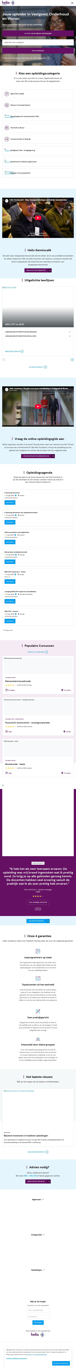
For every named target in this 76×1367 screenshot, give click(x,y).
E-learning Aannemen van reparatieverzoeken (21, 513)
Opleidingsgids (38, 1295)
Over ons (38, 1214)
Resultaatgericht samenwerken (38, 1260)
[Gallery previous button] (36, 908)
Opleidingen (38, 1277)
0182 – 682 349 (30, 1176)
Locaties (38, 1292)
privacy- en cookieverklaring (36, 1354)
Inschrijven (10, 502)
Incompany (38, 1273)
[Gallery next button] (72, 359)
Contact (38, 1229)
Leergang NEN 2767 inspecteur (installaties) (20, 592)
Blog (38, 1221)
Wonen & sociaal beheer (38, 1242)
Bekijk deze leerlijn (12, 351)
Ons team (38, 1206)
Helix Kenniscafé (38, 1284)
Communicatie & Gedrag (38, 1256)
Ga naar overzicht (36, 367)
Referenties (38, 1210)
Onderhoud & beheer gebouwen (38, 1253)
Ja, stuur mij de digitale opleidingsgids (38, 33)
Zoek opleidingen (38, 51)
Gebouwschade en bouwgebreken (17, 532)
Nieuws (38, 1217)
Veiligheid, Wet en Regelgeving (38, 1249)
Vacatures (38, 1225)
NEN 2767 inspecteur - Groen (15, 572)
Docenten (38, 1288)
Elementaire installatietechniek (16, 552)
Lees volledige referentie (38, 902)
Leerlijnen (38, 1280)
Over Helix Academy (38, 1203)
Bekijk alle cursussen (36, 652)
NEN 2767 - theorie (11, 611)
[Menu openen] (72, 2)
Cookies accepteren (61, 1363)
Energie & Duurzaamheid (38, 1264)
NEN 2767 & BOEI (38, 1238)
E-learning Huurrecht (12, 493)
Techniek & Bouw (38, 1245)
